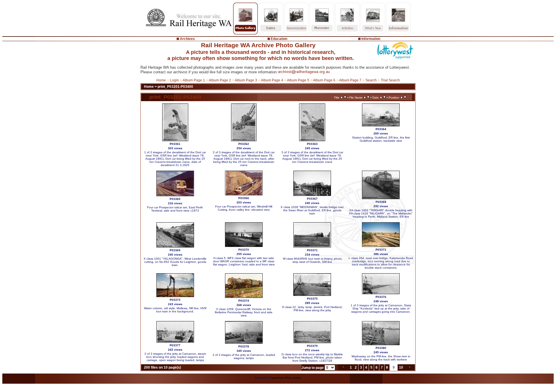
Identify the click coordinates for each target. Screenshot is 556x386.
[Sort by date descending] (384, 97)
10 (401, 367)
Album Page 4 (272, 80)
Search (371, 80)
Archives (187, 39)
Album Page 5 (298, 80)
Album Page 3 (246, 80)
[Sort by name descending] (368, 97)
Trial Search (390, 80)
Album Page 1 (194, 80)
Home (161, 80)
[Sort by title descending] (345, 97)
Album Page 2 (220, 80)
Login (174, 80)
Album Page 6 (324, 80)
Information (370, 39)
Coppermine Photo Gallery (285, 377)
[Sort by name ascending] (364, 97)
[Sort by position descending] (405, 97)
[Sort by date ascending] (381, 97)
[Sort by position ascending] (401, 97)
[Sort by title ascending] (341, 97)
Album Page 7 (350, 80)
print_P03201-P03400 (175, 87)
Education (279, 39)
